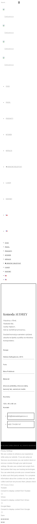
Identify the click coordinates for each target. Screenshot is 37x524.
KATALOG (9, 151)
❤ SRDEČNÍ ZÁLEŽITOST (14, 167)
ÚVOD (8, 86)
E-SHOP (8, 183)
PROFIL (8, 102)
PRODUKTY (9, 118)
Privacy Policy (9, 485)
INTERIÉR (9, 134)
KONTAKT (9, 199)
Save (3, 515)
